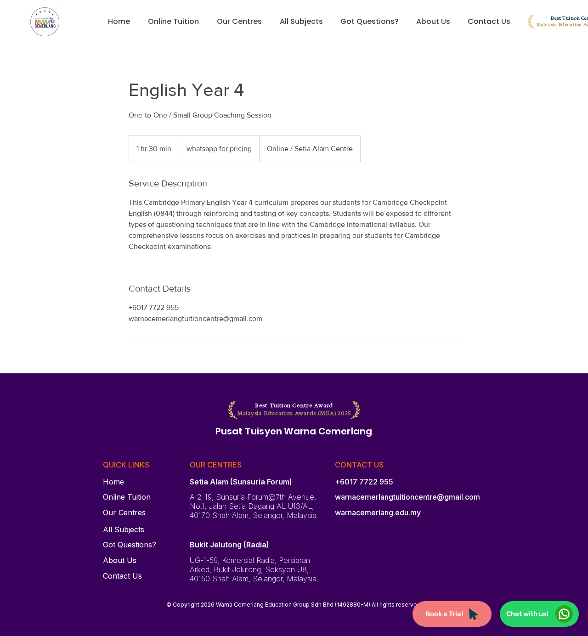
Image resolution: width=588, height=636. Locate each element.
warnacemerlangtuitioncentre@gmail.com (407, 496)
